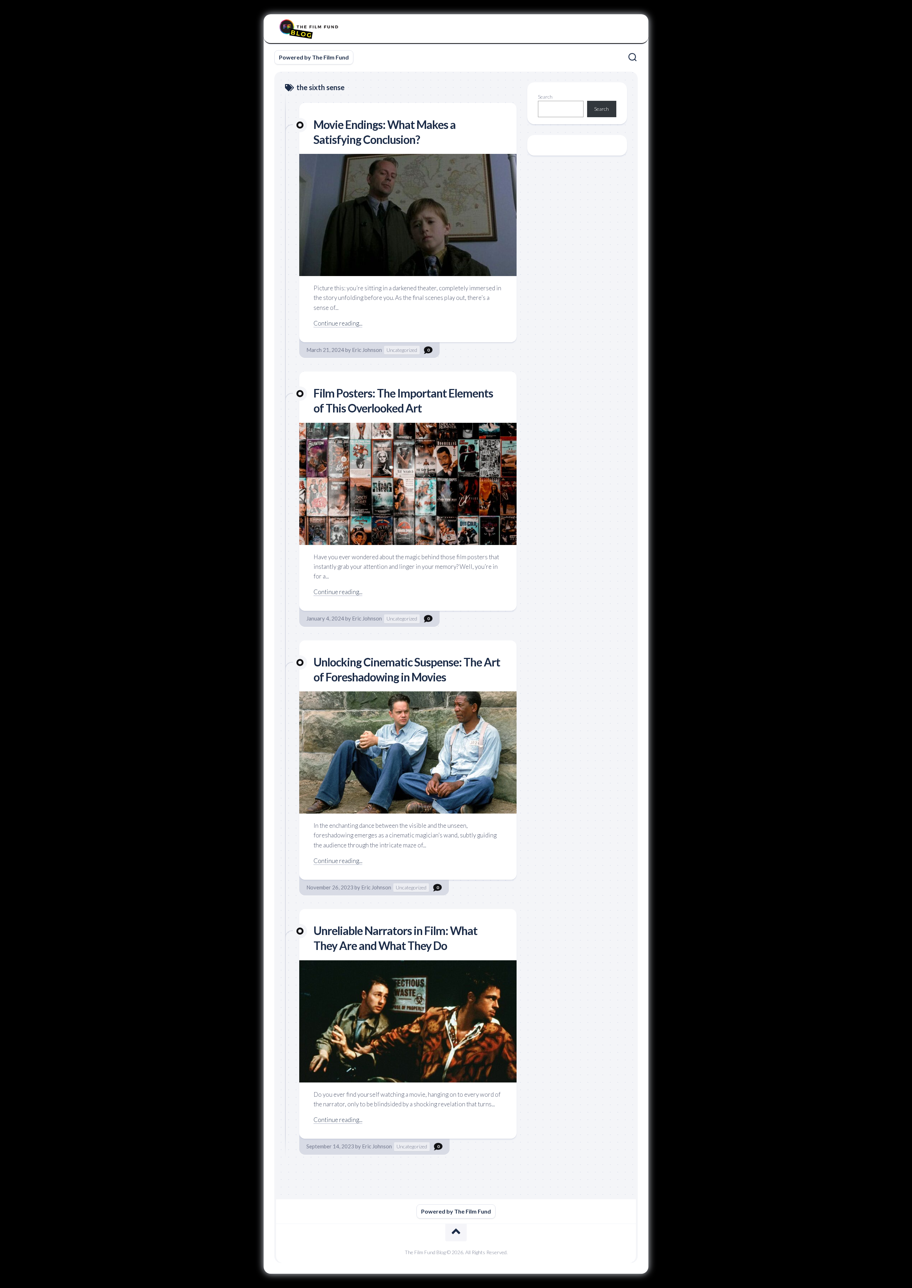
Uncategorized (402, 350)
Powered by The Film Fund (314, 57)
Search (545, 97)
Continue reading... (338, 323)
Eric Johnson (367, 350)
